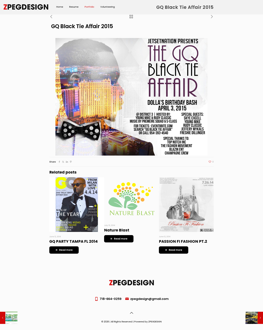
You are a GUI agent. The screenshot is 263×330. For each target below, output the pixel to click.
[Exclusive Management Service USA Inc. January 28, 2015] (9, 318)
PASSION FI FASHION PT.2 (183, 241)
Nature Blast (116, 230)
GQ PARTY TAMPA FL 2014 (73, 241)
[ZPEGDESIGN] (26, 7)
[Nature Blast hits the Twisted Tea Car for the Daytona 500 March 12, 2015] (254, 318)
